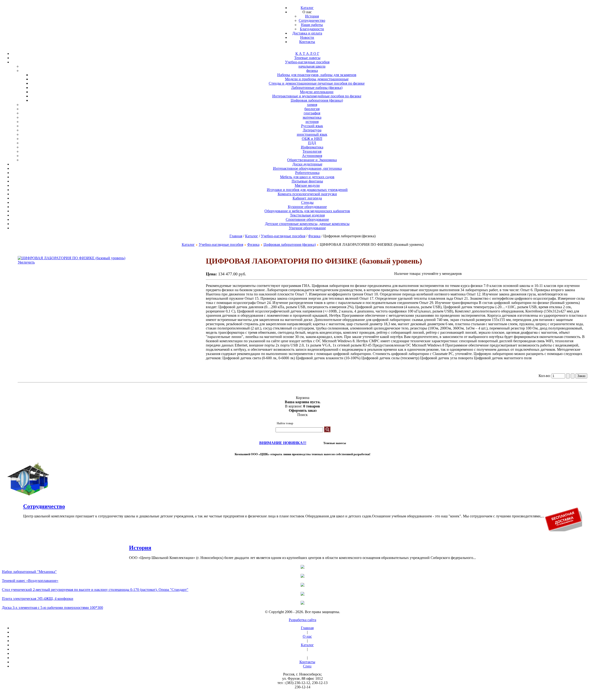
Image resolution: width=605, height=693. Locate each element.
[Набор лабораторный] (302, 567)
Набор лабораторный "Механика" (29, 572)
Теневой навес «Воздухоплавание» (30, 581)
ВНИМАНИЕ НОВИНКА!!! (282, 443)
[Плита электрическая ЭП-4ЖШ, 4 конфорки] (302, 594)
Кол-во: (545, 376)
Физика (314, 236)
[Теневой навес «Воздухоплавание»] (302, 576)
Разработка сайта (302, 620)
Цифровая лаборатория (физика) (290, 245)
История (140, 548)
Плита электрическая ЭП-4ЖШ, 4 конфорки (37, 599)
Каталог (251, 236)
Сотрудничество (44, 506)
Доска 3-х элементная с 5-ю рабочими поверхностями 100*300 (52, 608)
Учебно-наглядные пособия (283, 236)
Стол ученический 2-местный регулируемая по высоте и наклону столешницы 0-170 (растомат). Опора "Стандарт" (95, 590)
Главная (235, 236)
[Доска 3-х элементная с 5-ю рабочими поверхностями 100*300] (302, 603)
